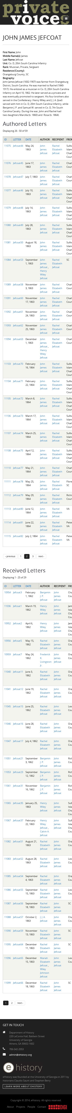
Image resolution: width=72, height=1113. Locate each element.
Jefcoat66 (18, 982)
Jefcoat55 (18, 889)
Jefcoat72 (18, 398)
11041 (7, 689)
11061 (7, 785)
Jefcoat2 (17, 623)
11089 (7, 284)
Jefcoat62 (18, 325)
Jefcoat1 (17, 606)
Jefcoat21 (18, 758)
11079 (7, 207)
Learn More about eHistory (23, 1086)
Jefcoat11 (18, 671)
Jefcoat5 (17, 640)
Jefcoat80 (18, 508)
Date (28, 139)
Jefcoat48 (18, 207)
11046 (7, 723)
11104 (7, 381)
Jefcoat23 (18, 772)
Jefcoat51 (18, 841)
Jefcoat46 (18, 190)
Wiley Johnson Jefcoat (44, 972)
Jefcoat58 (18, 284)
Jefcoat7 (17, 654)
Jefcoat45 (18, 163)
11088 (7, 917)
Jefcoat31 (18, 785)
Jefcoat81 (18, 522)
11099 (7, 982)
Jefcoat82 (18, 536)
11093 (7, 325)
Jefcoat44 (18, 145)
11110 (7, 468)
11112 (7, 495)
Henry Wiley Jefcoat (43, 274)
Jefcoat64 (18, 944)
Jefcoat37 (18, 820)
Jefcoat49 (18, 225)
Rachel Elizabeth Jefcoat (57, 149)
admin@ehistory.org (20, 1054)
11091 (7, 298)
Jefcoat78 (18, 481)
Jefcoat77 (18, 468)
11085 (7, 876)
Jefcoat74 (18, 433)
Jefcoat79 (18, 495)
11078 (7, 176)
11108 (7, 450)
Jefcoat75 (18, 450)
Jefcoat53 (18, 259)
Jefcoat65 (18, 958)
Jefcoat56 (18, 903)
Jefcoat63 (18, 339)
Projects (20, 1106)
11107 (7, 433)
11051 (7, 758)
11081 (7, 242)
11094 (7, 339)
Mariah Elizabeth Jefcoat (45, 961)
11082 (7, 841)
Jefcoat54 (18, 876)
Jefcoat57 (18, 917)
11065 (7, 803)
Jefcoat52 (18, 858)
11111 (7, 481)
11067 (7, 820)
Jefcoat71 (18, 381)
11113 (7, 508)
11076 (7, 163)
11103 (7, 363)
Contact (41, 1106)
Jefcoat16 (18, 723)
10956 (7, 640)
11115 (7, 536)
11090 (7, 930)
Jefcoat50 (18, 242)
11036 (7, 606)
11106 (7, 415)
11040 (7, 671)
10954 (7, 592)
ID (5, 139)
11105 (7, 398)
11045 (7, 706)
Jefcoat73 (18, 415)
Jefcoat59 (18, 930)
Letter (17, 139)
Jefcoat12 (18, 689)
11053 (7, 772)
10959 (7, 654)
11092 (7, 311)
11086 (7, 889)
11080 (7, 225)
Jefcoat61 (18, 311)
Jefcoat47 (18, 176)
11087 (7, 903)
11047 (7, 741)
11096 (7, 958)
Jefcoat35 (18, 803)
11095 (7, 944)
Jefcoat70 (18, 363)
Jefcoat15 (18, 706)
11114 (7, 522)
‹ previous (10, 556)
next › (41, 556)
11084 (7, 259)
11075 (7, 145)
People (31, 1106)
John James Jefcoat (43, 149)
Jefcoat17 (18, 741)
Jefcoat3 (17, 592)
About (10, 1106)
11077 (7, 190)
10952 (7, 623)
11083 (7, 858)
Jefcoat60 (18, 298)
